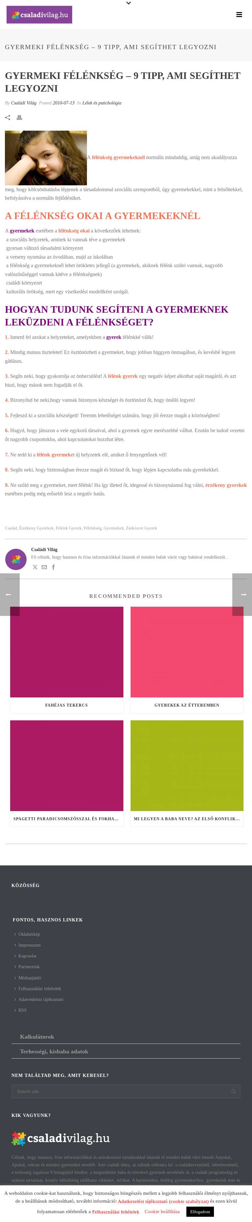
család (11, 528)
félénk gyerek (69, 528)
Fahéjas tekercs (66, 705)
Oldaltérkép (29, 934)
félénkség (93, 528)
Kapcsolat (27, 956)
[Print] (23, 117)
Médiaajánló (29, 977)
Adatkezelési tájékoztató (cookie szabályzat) (163, 1201)
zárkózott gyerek (141, 528)
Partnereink (29, 966)
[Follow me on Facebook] (53, 568)
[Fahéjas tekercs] (66, 652)
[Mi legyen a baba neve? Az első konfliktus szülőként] (187, 765)
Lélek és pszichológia (101, 103)
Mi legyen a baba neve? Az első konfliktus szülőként (189, 819)
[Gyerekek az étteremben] (187, 652)
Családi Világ (23, 103)
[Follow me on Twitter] (35, 568)
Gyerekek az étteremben (187, 705)
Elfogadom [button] (200, 1211)
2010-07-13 (63, 103)
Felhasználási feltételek (39, 988)
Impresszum (29, 945)
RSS (22, 1010)
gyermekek (114, 528)
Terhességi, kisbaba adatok (54, 1051)
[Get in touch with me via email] (44, 568)
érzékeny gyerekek (36, 528)
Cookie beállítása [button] (162, 1211)
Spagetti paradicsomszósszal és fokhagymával (68, 819)
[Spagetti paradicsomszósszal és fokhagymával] (66, 765)
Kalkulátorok (37, 1036)
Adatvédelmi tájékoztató (40, 999)
